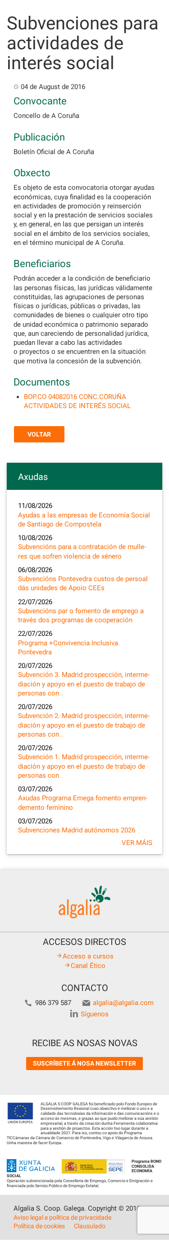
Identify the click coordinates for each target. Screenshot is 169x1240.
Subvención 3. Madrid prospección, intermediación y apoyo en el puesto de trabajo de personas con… (84, 684)
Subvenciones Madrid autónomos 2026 (76, 830)
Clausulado (89, 1226)
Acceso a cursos (88, 956)
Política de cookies (39, 1226)
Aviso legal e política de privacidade (62, 1217)
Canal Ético (88, 966)
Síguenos (95, 1014)
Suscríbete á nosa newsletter (84, 1063)
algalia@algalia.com (123, 1003)
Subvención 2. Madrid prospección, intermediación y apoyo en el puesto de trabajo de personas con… (84, 725)
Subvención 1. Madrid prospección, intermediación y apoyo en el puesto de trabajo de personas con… (84, 766)
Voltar (39, 434)
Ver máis (137, 843)
